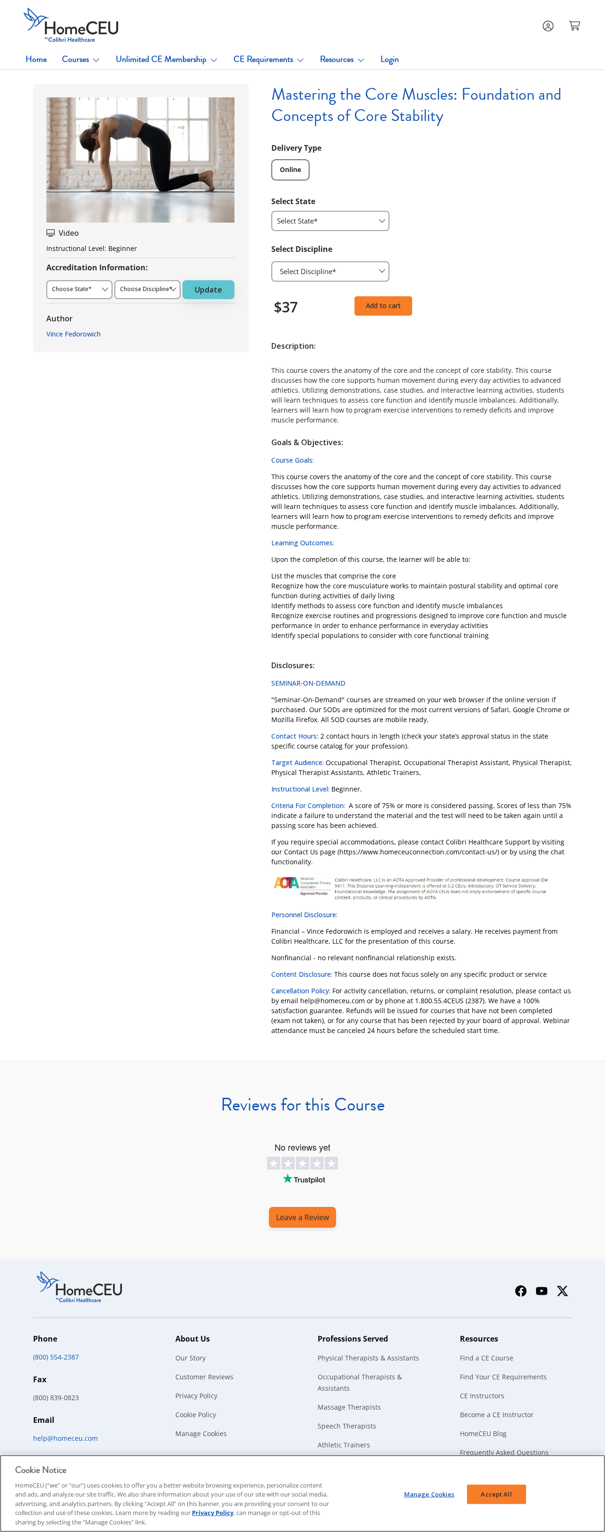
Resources (337, 59)
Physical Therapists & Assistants (368, 1357)
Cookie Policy (195, 1414)
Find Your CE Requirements (503, 1376)
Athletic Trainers (344, 1444)
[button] (575, 25)
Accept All (496, 1493)
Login (389, 59)
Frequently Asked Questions (504, 1452)
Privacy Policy (196, 1395)
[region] (302, 1493)
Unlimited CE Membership (161, 59)
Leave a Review (302, 1217)
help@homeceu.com (65, 1438)
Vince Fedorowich (73, 333)
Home (36, 59)
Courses (75, 59)
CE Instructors (482, 1395)
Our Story (190, 1357)
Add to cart (383, 305)
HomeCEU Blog (483, 1433)
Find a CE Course (486, 1357)
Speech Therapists (347, 1425)
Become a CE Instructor (497, 1414)
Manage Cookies (201, 1433)
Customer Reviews (204, 1376)
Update (208, 289)
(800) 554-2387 (56, 1356)
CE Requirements (263, 59)
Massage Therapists (349, 1407)
